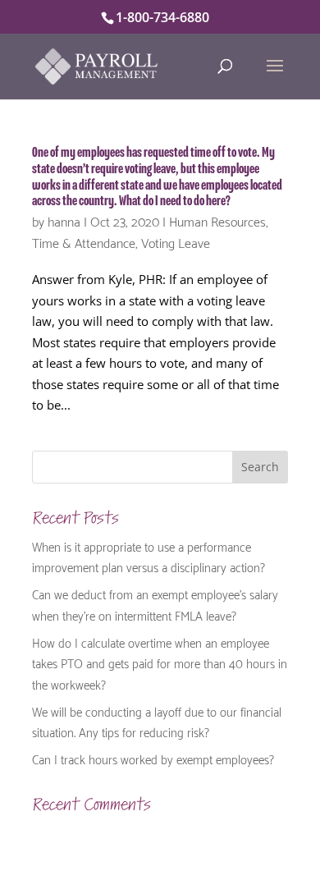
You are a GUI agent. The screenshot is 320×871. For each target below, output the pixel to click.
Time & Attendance (83, 242)
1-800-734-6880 (162, 17)
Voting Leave (175, 242)
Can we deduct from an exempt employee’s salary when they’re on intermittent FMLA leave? (155, 604)
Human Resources (217, 220)
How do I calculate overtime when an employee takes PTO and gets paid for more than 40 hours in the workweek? (159, 663)
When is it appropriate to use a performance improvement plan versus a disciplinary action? (148, 556)
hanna (64, 220)
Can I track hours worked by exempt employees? (153, 758)
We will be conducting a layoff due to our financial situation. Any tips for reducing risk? (156, 721)
